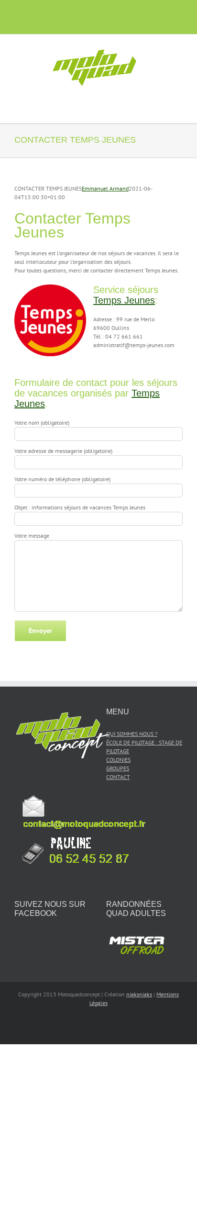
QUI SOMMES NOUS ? (131, 733)
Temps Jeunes (124, 300)
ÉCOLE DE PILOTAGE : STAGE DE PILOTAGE (144, 747)
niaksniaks (139, 994)
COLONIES (118, 759)
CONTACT (118, 776)
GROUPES (117, 768)
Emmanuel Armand (105, 188)
